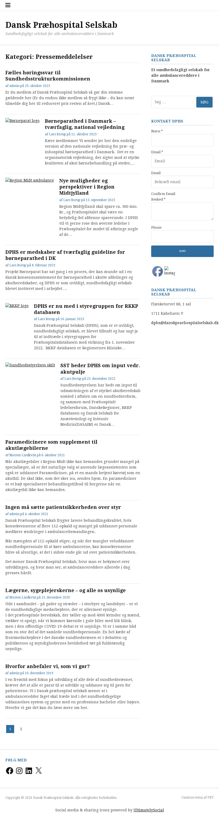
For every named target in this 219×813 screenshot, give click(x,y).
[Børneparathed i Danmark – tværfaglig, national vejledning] (22, 131)
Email (157, 152)
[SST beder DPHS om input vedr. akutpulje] (30, 381)
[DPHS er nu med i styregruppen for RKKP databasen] (17, 309)
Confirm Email (163, 194)
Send (182, 251)
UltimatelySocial (149, 810)
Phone (156, 227)
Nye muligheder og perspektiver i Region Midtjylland (87, 187)
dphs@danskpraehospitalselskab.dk (184, 323)
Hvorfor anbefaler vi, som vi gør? (47, 666)
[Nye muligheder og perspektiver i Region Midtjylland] (29, 196)
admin (14, 86)
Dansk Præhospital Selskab (61, 25)
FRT (211, 797)
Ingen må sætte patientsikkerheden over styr (63, 507)
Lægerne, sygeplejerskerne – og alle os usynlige (65, 590)
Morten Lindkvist (22, 455)
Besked (158, 199)
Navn (157, 131)
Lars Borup (57, 134)
